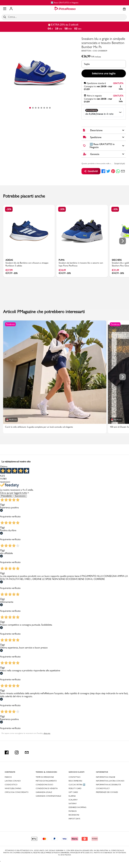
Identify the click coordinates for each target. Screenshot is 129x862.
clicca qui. (47, 733)
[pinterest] (113, 171)
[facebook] (103, 171)
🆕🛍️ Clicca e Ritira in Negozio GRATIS (72, 2)
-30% (8, 209)
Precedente (6, 496)
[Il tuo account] (11, 9)
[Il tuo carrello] (124, 9)
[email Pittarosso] (27, 752)
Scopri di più (119, 164)
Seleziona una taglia (103, 73)
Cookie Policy (103, 788)
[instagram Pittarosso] (17, 752)
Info (121, 89)
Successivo (20, 496)
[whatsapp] (118, 171)
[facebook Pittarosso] (6, 752)
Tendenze (10, 324)
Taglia (87, 64)
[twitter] (108, 171)
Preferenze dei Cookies (107, 792)
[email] (123, 171)
